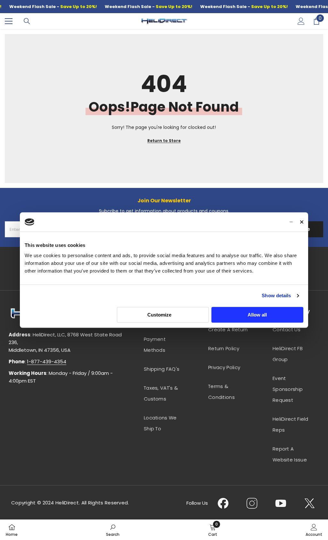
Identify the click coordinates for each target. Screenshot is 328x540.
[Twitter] (310, 503)
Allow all (257, 314)
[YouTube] (281, 503)
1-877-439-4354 (46, 361)
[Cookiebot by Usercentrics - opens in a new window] (265, 222)
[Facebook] (223, 503)
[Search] (27, 21)
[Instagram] (252, 503)
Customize (159, 314)
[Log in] (301, 21)
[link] (112, 530)
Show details (276, 295)
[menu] (8, 21)
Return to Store (164, 140)
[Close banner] (301, 222)
